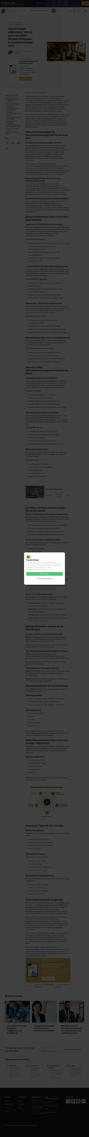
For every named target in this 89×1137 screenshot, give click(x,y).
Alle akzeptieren (44, 574)
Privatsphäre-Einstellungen (44, 578)
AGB (45, 569)
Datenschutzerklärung (32, 569)
